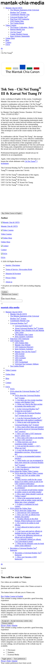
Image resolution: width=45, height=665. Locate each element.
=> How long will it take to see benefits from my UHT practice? (29, 439)
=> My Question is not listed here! (27, 467)
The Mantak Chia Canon (24, 334)
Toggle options (7, 659)
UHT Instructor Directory (24, 347)
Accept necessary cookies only (21, 621)
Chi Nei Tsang (16, 32)
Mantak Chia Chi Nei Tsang (25, 352)
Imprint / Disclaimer (13, 265)
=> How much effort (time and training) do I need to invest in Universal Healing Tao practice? (29, 429)
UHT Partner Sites (17, 21)
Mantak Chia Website (22, 345)
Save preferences (20, 659)
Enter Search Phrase (8, 299)
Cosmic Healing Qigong (19, 34)
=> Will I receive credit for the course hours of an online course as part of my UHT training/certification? (29, 481)
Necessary (11, 650)
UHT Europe (19, 354)
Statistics (11, 652)
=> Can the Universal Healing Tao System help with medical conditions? (28, 419)
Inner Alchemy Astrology (24, 337)
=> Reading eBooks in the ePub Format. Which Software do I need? (28, 520)
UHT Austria (19, 356)
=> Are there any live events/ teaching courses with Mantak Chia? (28, 401)
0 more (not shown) (22, 469)
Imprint (14, 625)
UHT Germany (20, 358)
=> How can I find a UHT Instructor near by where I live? (28, 435)
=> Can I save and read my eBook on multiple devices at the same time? (28, 532)
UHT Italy (18, 360)
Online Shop (10, 38)
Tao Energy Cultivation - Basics (21, 27)
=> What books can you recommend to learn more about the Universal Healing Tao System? (29, 462)
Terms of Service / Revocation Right (19, 269)
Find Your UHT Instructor (19, 19)
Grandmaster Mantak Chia (19, 14)
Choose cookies (7, 623)
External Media (13, 655)
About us (9, 282)
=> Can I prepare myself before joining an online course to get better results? (29, 491)
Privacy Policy (11, 278)
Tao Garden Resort (17, 23)
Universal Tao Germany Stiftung (27, 364)
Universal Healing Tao (19, 17)
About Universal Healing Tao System (29, 328)
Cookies (4, 292)
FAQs (8, 44)
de (2, 48)
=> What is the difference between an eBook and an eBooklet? (28, 536)
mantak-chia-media (10, 307)
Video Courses (11, 25)
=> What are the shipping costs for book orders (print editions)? (29, 545)
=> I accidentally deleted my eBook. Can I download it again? (28, 540)
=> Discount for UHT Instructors (27, 512)
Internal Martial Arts (17, 29)
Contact (8, 42)
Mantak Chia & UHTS (14, 8)
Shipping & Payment (13, 274)
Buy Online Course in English (11, 213)
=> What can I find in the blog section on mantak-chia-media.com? (28, 405)
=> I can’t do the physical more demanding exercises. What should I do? (28, 452)
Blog (7, 40)
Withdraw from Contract (10, 294)
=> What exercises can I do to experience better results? (25, 443)
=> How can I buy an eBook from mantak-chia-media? (27, 516)
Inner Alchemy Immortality (20, 36)
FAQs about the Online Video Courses (24, 471)
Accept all (5, 621)
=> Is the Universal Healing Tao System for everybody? (27, 410)
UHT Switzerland (21, 362)
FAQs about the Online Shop (20, 508)
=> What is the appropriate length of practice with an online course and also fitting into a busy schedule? (29, 500)
